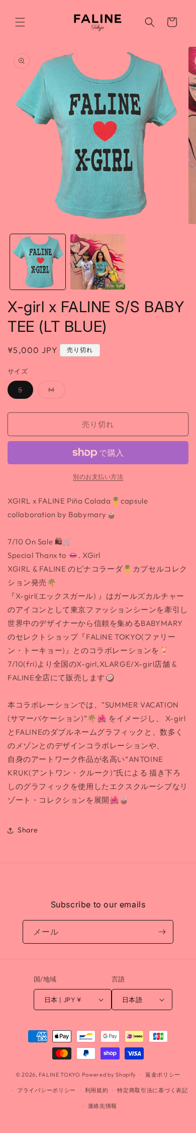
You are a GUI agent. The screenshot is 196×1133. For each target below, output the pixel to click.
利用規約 (97, 1090)
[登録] (162, 932)
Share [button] (28, 829)
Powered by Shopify (109, 1074)
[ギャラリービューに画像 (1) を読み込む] (37, 262)
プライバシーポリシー (46, 1090)
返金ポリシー (162, 1074)
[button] (20, 22)
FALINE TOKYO (60, 1074)
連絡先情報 (103, 1105)
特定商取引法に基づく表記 (152, 1090)
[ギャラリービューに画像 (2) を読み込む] (98, 262)
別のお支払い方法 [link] (98, 476)
